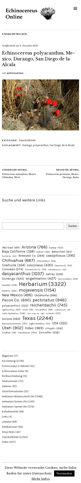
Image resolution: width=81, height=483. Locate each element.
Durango (27, 145)
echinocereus (15, 73)
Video (34, 328)
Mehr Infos (40, 479)
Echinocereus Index (13, 371)
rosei (27, 309)
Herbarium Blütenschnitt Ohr (18, 396)
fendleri (9, 285)
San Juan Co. (35, 313)
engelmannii (41, 278)
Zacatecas (27, 332)
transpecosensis (14, 323)
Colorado (12, 269)
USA (59, 323)
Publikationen (9, 426)
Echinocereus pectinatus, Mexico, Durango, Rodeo (62, 174)
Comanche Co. (35, 269)
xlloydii (54, 328)
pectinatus (49, 300)
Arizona (34, 247)
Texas (37, 318)
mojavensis (37, 290)
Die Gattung (9, 360)
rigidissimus (11, 309)
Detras (54, 274)
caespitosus (60, 255)
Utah (12, 327)
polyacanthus (41, 145)
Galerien (6, 386)
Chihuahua (18, 260)
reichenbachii (48, 305)
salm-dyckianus (13, 313)
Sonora (11, 319)
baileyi (56, 247)
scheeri (53, 313)
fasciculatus (68, 278)
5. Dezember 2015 (29, 45)
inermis (9, 290)
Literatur (6, 421)
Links (5, 416)
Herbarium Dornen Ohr (14, 401)
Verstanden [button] (64, 473)
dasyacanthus (23, 273)
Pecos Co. (16, 300)
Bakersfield (62, 251)
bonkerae (9, 256)
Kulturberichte (10, 411)
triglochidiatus (39, 323)
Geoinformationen (12, 391)
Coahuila (13, 265)
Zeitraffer (49, 332)
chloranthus (46, 261)
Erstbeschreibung (12, 376)
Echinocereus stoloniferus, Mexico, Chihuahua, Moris (19, 174)
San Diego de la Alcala (62, 145)
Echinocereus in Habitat (15, 366)
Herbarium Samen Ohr (14, 406)
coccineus (40, 265)
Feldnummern (10, 381)
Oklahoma (45, 295)
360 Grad (11, 247)
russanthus (44, 309)
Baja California (18, 251)
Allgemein (7, 355)
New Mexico (17, 295)
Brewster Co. (31, 255)
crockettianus (57, 269)
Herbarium (42, 284)
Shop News (8, 431)
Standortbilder (14, 34)
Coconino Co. (63, 265)
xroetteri (9, 332)
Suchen (72, 226)
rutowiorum (63, 309)
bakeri (43, 251)
